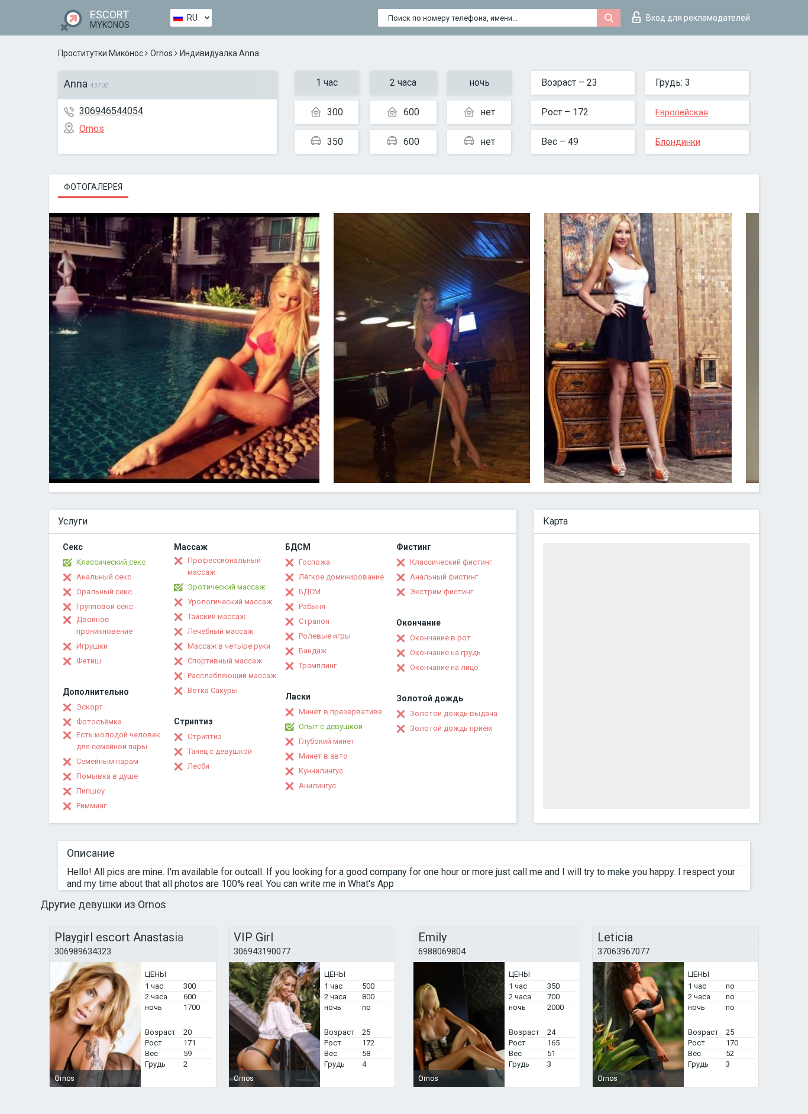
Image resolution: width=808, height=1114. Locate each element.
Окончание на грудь (445, 652)
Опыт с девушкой (331, 726)
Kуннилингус (321, 770)
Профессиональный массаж (224, 566)
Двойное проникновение (104, 625)
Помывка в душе (107, 776)
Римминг (91, 805)
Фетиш (88, 660)
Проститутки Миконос (100, 53)
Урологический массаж (230, 601)
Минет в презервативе (340, 711)
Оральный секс (104, 591)
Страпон (314, 621)
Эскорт (89, 706)
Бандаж (313, 650)
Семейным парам (107, 761)
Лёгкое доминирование (341, 576)
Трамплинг (318, 665)
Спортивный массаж (225, 660)
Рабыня (312, 606)
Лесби (198, 766)
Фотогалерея (93, 187)
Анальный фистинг (444, 576)
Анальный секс (103, 576)
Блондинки (677, 142)
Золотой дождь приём (451, 728)
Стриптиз (205, 736)
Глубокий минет (327, 741)
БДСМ (310, 591)
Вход (698, 17)
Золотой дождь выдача (453, 713)
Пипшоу (90, 790)
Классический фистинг (451, 562)
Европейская (681, 112)
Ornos (161, 53)
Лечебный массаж (220, 631)
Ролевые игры (325, 636)
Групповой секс (104, 606)
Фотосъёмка (99, 721)
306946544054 (111, 110)
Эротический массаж (226, 586)
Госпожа (314, 562)
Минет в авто (323, 756)
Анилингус (317, 785)
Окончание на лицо (444, 667)
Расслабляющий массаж (232, 675)
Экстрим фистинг (441, 591)
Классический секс (111, 562)
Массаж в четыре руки (229, 646)
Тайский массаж (216, 616)
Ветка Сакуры (213, 690)
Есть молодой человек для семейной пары (118, 740)
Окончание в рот (440, 637)
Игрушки (92, 646)
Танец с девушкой (220, 751)
